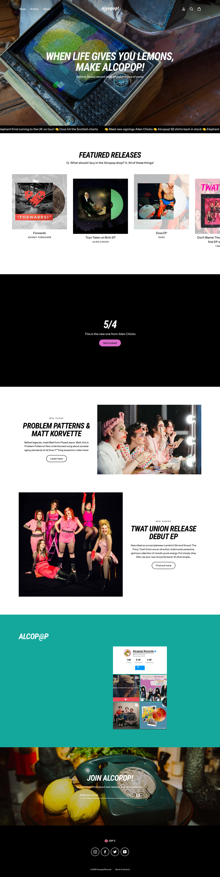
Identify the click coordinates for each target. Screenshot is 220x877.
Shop (22, 9)
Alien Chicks (100, 241)
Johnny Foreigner (39, 237)
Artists (34, 9)
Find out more (163, 565)
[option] (110, 63)
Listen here (56, 458)
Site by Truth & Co (122, 869)
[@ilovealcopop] (127, 653)
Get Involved (110, 342)
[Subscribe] (137, 795)
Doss (161, 237)
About (47, 9)
